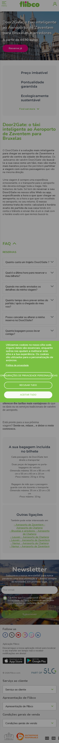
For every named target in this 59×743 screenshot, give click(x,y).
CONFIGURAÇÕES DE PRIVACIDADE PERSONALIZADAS (28, 375)
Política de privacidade (17, 365)
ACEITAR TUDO (28, 394)
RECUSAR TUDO (28, 385)
